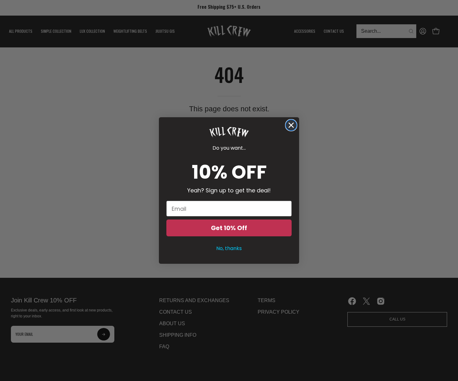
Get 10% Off (229, 228)
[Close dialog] (291, 125)
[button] (229, 132)
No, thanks (229, 248)
